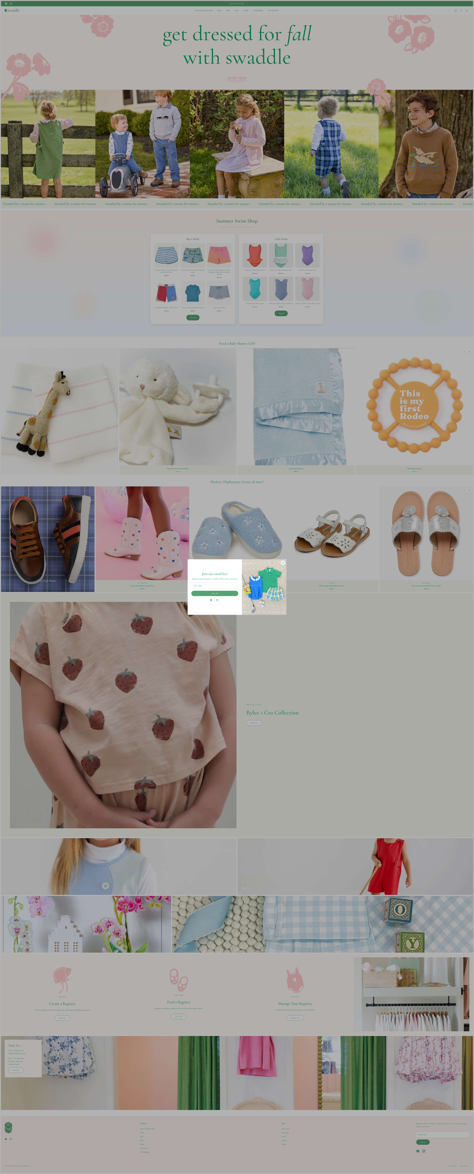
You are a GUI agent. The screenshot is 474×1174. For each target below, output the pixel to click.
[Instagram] (217, 600)
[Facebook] (211, 600)
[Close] (283, 563)
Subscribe (214, 593)
